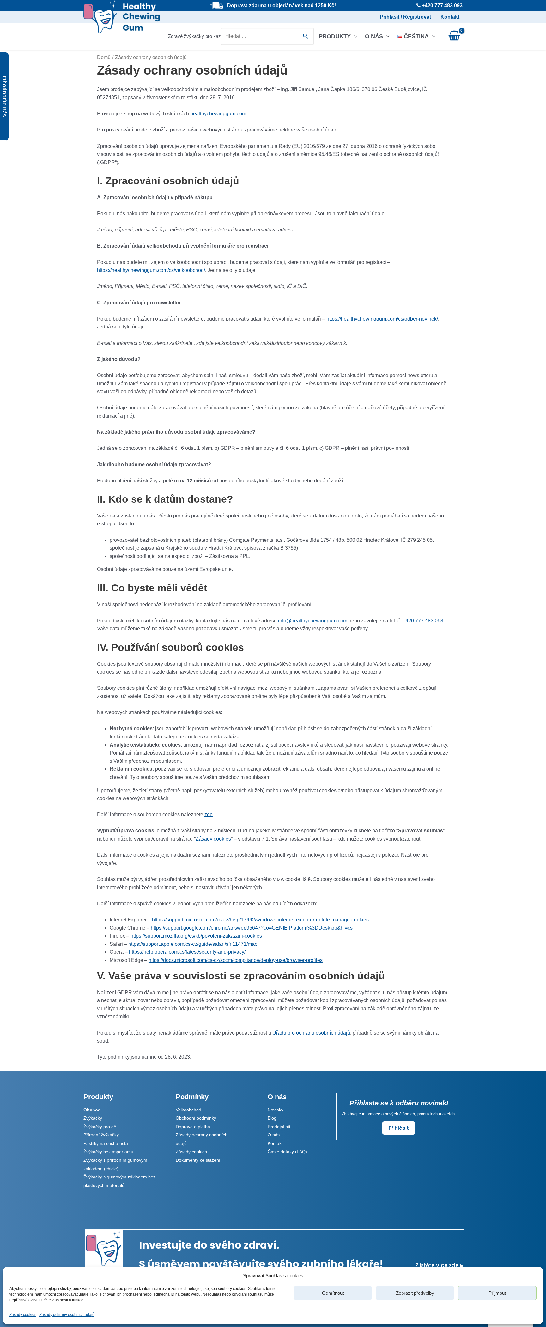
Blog (272, 1118)
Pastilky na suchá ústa (105, 1143)
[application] (354, 36)
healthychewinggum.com (218, 113)
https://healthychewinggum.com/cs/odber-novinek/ (382, 318)
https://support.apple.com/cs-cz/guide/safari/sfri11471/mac (192, 944)
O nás (374, 36)
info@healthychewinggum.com (312, 620)
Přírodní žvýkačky (101, 1134)
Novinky (275, 1109)
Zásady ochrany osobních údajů (66, 1314)
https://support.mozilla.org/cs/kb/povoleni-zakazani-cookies (196, 936)
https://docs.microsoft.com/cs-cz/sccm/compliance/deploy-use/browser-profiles (236, 960)
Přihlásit (399, 1128)
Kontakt (449, 17)
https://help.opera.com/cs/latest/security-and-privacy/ (187, 952)
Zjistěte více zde (439, 1265)
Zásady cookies (22, 1314)
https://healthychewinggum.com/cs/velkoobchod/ (151, 270)
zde (208, 814)
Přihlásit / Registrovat (405, 17)
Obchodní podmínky (196, 1118)
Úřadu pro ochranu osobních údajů (311, 1033)
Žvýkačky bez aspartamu (108, 1151)
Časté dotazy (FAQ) (287, 1151)
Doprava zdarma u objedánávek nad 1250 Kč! (281, 5)
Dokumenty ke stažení (198, 1160)
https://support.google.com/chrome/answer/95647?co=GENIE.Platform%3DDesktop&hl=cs (252, 928)
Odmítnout (333, 1293)
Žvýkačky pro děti (100, 1126)
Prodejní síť (279, 1126)
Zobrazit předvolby (415, 1293)
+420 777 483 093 (423, 620)
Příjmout (497, 1293)
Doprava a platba (193, 1126)
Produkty (335, 36)
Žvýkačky (92, 1118)
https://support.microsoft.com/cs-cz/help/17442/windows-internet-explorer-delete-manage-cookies (260, 919)
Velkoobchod (188, 1109)
